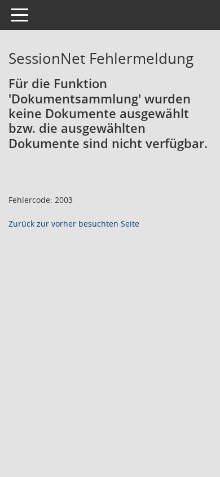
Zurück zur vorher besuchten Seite (73, 223)
